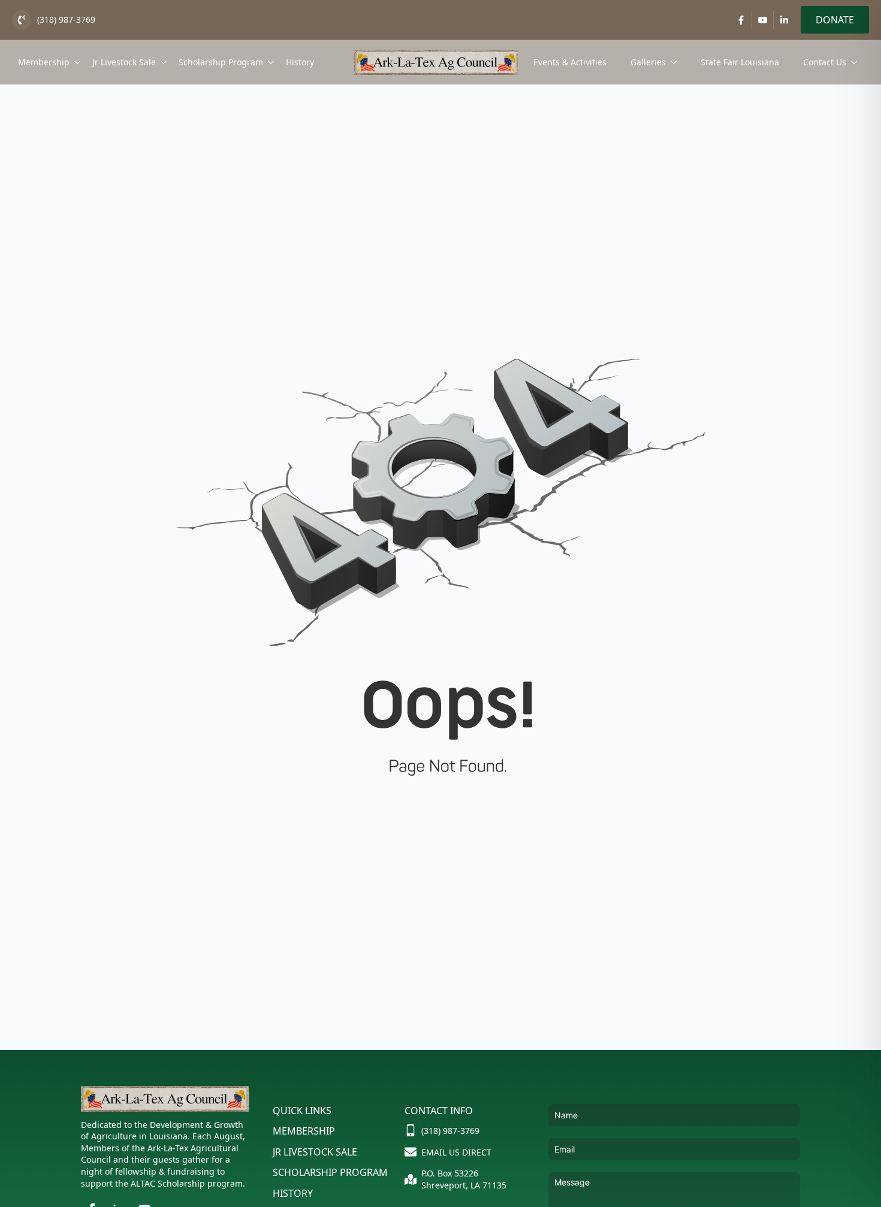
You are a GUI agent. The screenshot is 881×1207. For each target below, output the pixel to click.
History (300, 62)
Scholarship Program (221, 62)
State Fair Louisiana (740, 62)
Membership (44, 62)
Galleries (648, 62)
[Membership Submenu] (78, 62)
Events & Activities (570, 62)
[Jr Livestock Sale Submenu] (164, 62)
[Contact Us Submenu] (857, 62)
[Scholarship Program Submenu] (271, 62)
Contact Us (824, 62)
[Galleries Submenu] (677, 62)
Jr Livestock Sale (124, 62)
